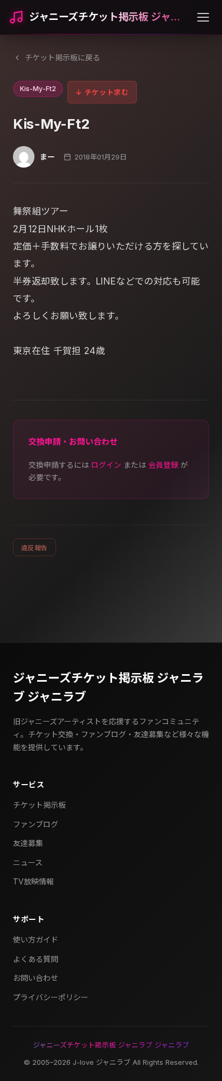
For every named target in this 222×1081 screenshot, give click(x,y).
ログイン (106, 464)
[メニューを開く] (203, 17)
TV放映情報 (33, 881)
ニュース (28, 862)
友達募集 (28, 843)
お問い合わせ (35, 977)
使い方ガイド (35, 939)
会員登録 (163, 464)
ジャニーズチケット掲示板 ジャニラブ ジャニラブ (108, 687)
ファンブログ (35, 824)
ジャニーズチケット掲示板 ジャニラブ (109, 17)
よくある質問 (35, 959)
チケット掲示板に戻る (62, 57)
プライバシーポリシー (50, 997)
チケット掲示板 (39, 804)
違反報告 (34, 548)
